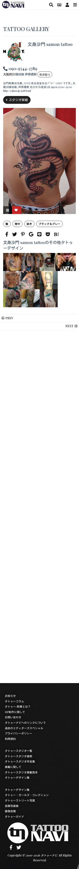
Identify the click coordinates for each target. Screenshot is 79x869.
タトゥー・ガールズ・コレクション (27, 795)
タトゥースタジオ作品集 (20, 761)
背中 (17, 224)
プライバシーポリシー (18, 733)
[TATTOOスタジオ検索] (51, 5)
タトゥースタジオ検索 (18, 756)
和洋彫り (44, 74)
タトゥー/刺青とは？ (18, 706)
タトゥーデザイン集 (17, 777)
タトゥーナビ (49, 855)
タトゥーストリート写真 (20, 800)
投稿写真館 (12, 806)
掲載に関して (13, 767)
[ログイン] (67, 5)
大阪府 (7, 74)
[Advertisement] (39, 506)
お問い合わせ (13, 717)
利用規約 (10, 739)
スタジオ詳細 (18, 100)
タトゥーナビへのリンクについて (25, 722)
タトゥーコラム (14, 701)
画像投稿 (10, 811)
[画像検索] (59, 5)
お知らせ (10, 696)
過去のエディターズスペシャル (24, 728)
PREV (9, 318)
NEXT (69, 326)
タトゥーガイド (14, 816)
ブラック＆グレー (49, 224)
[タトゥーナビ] (13, 4)
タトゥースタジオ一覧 (18, 750)
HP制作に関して (15, 712)
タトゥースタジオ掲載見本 (21, 772)
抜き (29, 224)
